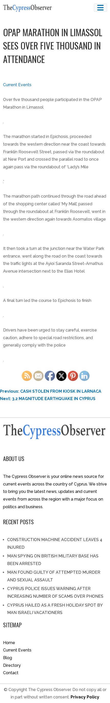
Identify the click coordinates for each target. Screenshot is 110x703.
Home (9, 642)
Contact (10, 672)
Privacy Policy (85, 697)
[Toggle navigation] (100, 8)
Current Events (17, 84)
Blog (7, 657)
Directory (12, 665)
